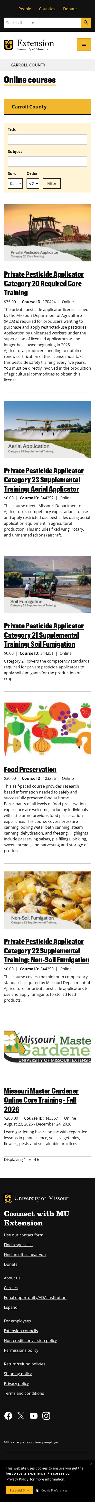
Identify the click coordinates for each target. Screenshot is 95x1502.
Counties (47, 8)
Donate (70, 8)
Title (12, 129)
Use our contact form (23, 1235)
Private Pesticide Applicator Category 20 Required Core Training (44, 283)
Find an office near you (25, 1254)
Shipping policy (18, 1373)
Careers (11, 1287)
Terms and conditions (24, 1393)
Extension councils (21, 1330)
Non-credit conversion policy (30, 1340)
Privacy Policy (17, 1479)
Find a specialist (18, 1244)
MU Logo (8, 1198)
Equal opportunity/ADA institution (35, 1297)
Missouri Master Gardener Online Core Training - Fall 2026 (41, 1099)
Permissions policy (21, 1350)
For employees (17, 1321)
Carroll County (28, 65)
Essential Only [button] (19, 1490)
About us (12, 1278)
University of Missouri (42, 1198)
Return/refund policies (24, 1364)
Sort (12, 173)
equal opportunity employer (37, 1442)
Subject (15, 151)
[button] (52, 1490)
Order (32, 173)
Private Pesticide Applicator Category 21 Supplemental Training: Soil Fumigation (44, 634)
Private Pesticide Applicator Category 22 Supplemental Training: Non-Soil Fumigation (46, 950)
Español (11, 1307)
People (25, 8)
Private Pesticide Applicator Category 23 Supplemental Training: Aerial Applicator (44, 479)
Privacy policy (16, 1383)
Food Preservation (30, 768)
